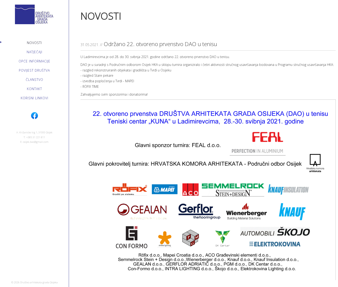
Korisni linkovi (34, 98)
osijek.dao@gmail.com (36, 142)
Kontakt (34, 89)
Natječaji (34, 52)
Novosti (34, 43)
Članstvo (34, 79)
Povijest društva (34, 70)
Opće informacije (34, 61)
